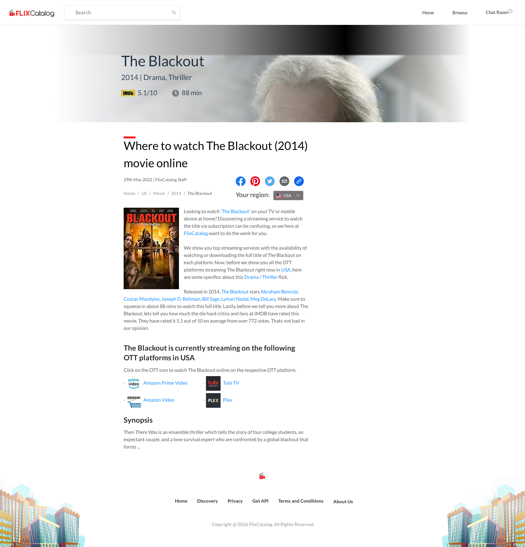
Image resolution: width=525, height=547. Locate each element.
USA (285, 269)
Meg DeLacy (263, 299)
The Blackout (235, 291)
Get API (260, 501)
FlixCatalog (196, 233)
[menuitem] (428, 12)
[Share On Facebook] (240, 181)
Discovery (207, 501)
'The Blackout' (235, 211)
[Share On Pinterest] (255, 181)
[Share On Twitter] (270, 181)
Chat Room (497, 12)
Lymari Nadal (235, 299)
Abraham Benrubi (279, 291)
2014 (176, 193)
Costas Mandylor (142, 299)
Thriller (269, 277)
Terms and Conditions (301, 501)
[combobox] (288, 195)
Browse (460, 12)
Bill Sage (210, 299)
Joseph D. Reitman (180, 299)
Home (428, 12)
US (144, 193)
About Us (343, 501)
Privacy (235, 501)
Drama (251, 277)
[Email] (284, 181)
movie (159, 193)
